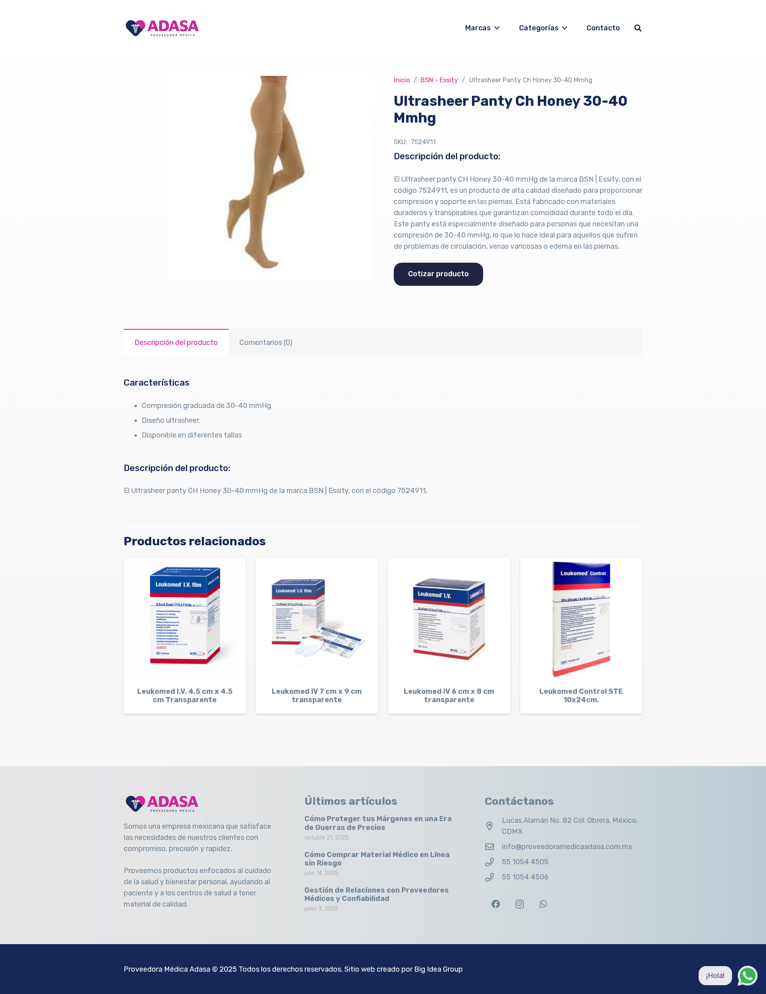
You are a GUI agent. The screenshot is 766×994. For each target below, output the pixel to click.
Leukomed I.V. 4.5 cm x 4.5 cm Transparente (185, 696)
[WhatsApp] (543, 904)
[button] (495, 28)
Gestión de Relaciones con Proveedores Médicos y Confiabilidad (376, 894)
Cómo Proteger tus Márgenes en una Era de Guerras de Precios (378, 823)
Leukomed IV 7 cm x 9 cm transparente (317, 696)
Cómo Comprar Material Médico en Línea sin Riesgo (377, 859)
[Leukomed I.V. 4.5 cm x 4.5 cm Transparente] (185, 619)
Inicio (402, 80)
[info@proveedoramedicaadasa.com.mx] (493, 847)
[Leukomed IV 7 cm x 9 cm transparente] (317, 619)
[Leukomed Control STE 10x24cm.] (581, 619)
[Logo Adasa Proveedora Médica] (162, 28)
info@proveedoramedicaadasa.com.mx (567, 846)
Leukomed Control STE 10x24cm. (581, 696)
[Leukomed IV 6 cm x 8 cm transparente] (449, 619)
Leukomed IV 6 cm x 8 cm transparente (449, 696)
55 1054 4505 (525, 861)
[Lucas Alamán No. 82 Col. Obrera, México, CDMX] (493, 826)
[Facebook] (496, 904)
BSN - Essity (439, 80)
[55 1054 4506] (493, 877)
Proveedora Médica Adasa (167, 969)
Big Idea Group (438, 969)
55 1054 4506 (525, 877)
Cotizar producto (438, 273)
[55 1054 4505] (493, 862)
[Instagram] (520, 904)
